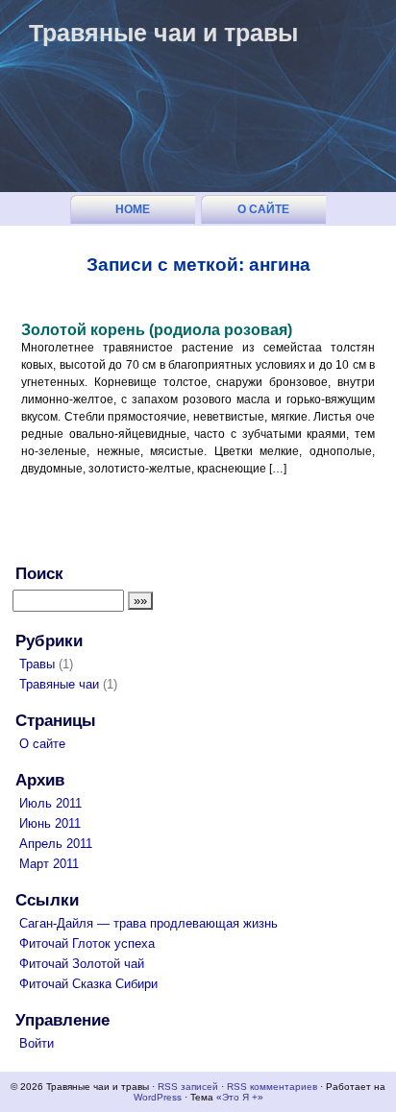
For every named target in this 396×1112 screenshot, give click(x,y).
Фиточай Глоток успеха (87, 943)
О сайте (263, 209)
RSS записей (188, 1086)
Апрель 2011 (55, 843)
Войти (36, 1043)
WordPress (158, 1097)
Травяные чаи (59, 684)
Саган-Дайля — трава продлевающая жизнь (148, 923)
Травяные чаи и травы (163, 32)
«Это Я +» (239, 1097)
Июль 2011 (50, 803)
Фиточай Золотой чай (81, 963)
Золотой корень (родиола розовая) (156, 330)
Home (132, 209)
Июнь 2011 (50, 823)
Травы (37, 664)
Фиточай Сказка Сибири (88, 984)
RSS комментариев (272, 1086)
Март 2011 (49, 864)
